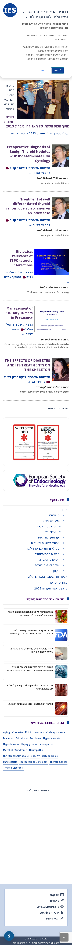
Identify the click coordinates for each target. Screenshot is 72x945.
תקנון (56, 571)
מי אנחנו (54, 515)
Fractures (35, 738)
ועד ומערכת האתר (48, 537)
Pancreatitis (10, 761)
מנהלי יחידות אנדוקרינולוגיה (43, 548)
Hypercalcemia (51, 738)
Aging (6, 732)
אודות (63, 510)
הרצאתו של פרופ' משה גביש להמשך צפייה (36, 266)
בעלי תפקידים (51, 521)
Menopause (46, 744)
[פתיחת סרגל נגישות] (9, 936)
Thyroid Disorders (13, 767)
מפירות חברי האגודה (47, 554)
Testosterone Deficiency (33, 761)
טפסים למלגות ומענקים (45, 543)
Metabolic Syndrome (15, 750)
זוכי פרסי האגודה (49, 560)
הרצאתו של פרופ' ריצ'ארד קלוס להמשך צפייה (28, 159)
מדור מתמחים (58, 582)
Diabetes (8, 738)
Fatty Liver (22, 738)
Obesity (35, 756)
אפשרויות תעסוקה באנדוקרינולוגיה (46, 577)
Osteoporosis (50, 756)
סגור (41, 70)
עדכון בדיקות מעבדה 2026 (50, 588)
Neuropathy (36, 750)
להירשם (57, 70)
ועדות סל (50, 532)
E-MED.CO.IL (31, 938)
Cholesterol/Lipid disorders (28, 732)
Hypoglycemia (29, 744)
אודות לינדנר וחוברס (47, 565)
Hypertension (11, 744)
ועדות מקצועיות (46, 526)
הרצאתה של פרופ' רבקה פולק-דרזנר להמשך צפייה (27, 370)
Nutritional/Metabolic (15, 756)
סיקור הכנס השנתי (58, 408)
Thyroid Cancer (58, 761)
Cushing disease (55, 732)
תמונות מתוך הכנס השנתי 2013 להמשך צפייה (36, 125)
